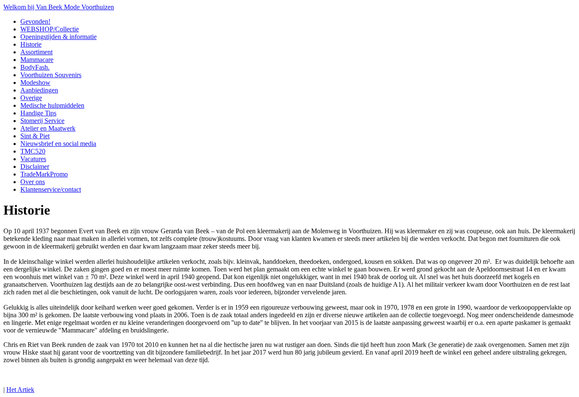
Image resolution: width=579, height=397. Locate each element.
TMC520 (32, 151)
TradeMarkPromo (44, 174)
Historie (31, 44)
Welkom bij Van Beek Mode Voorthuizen (58, 7)
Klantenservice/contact (50, 189)
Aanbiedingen (39, 90)
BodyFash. (35, 67)
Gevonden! (35, 21)
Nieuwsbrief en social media (58, 143)
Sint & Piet (35, 136)
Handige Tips (38, 113)
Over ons (32, 181)
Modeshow (35, 82)
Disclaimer (34, 166)
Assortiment (36, 52)
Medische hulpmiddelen (52, 105)
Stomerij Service (42, 120)
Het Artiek (20, 389)
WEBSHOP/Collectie (49, 29)
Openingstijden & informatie (58, 36)
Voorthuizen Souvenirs (50, 74)
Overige (31, 97)
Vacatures (33, 158)
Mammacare (36, 59)
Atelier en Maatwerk (47, 128)
